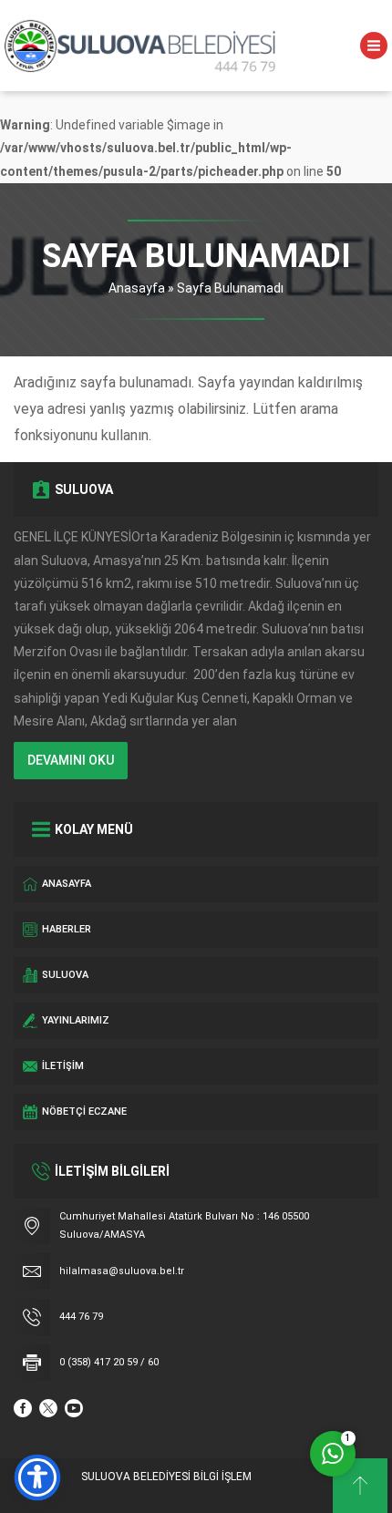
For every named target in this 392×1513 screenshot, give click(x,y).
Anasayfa (136, 288)
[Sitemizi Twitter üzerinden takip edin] (48, 1408)
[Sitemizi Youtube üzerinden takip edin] (74, 1408)
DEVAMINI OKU (70, 760)
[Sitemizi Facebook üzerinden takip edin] (23, 1408)
